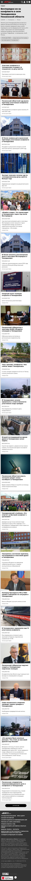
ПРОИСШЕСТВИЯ (6, 76)
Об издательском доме (8, 815)
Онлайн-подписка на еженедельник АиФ (14, 819)
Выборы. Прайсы (6, 829)
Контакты (16, 829)
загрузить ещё (16, 805)
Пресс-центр (21, 815)
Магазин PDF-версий (7, 817)
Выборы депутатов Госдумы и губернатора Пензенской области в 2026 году (14, 832)
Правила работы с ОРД (8, 824)
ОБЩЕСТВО (5, 230)
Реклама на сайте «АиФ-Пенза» (10, 821)
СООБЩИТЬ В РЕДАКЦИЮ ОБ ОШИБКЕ (12, 834)
